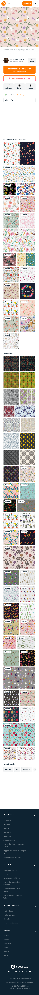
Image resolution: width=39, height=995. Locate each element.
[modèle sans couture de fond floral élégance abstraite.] (11, 449)
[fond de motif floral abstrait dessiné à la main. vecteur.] (11, 416)
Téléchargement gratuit (19, 69)
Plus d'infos (9, 98)
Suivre (32, 62)
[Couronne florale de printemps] (11, 383)
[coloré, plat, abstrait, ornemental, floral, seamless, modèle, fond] (19, 172)
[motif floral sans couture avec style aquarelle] (11, 266)
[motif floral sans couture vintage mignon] (9, 187)
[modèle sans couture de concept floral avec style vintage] (12, 201)
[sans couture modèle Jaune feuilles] (11, 632)
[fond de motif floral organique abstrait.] (11, 715)
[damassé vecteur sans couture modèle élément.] (11, 666)
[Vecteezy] (3, 3)
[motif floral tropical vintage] (9, 304)
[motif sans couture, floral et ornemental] (26, 616)
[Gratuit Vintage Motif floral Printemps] (12, 318)
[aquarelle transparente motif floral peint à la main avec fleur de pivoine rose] (11, 216)
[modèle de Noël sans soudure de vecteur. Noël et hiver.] (11, 466)
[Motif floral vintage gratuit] (19, 151)
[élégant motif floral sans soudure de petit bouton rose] (11, 350)
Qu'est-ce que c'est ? (23, 95)
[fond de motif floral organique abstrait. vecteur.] (11, 232)
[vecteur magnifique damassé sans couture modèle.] (11, 682)
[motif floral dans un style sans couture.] (11, 249)
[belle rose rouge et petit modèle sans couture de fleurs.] (11, 333)
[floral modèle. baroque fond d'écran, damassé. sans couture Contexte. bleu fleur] (13, 586)
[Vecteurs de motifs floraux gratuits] (19, 285)
